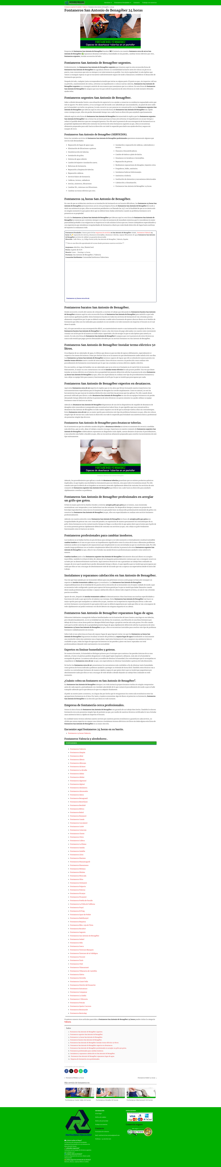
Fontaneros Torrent (77, 957)
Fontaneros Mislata (77, 872)
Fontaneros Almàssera (78, 788)
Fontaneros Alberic (77, 760)
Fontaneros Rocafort (78, 929)
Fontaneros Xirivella (78, 978)
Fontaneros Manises (78, 858)
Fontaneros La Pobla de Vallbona (82, 904)
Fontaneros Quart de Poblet (80, 915)
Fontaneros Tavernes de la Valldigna (84, 953)
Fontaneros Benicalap (78, 1013)
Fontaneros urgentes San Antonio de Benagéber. (86, 1034)
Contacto (137, 2)
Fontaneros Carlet (77, 826)
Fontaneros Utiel (76, 964)
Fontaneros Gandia (77, 848)
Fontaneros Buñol (77, 812)
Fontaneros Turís (76, 960)
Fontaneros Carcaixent (78, 823)
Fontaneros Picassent (78, 897)
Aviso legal (98, 1113)
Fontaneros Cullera (77, 841)
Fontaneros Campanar (78, 992)
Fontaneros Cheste (77, 834)
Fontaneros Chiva (77, 837)
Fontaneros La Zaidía (78, 996)
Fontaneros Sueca (77, 946)
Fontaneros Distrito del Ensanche (83, 985)
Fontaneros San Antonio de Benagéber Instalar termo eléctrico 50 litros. (94, 1042)
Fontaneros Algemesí (78, 781)
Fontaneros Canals (77, 819)
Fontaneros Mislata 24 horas (75, 1078)
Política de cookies (100, 1117)
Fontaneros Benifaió (78, 805)
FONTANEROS (71, 743)
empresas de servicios (102, 232)
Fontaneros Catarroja (78, 830)
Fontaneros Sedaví (77, 939)
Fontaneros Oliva (76, 879)
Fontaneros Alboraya (78, 763)
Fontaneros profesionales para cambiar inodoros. (87, 1051)
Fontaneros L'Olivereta (79, 999)
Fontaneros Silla (76, 943)
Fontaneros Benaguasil (79, 798)
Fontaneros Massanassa (79, 865)
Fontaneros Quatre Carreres (80, 1006)
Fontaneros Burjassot (78, 816)
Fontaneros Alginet (77, 784)
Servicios (107, 2)
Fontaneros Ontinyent (78, 883)
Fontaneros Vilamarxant (79, 967)
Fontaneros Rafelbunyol (79, 918)
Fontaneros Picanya (77, 893)
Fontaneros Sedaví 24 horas (146, 1078)
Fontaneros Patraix (77, 1003)
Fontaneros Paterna (77, 890)
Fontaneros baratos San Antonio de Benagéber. (86, 1040)
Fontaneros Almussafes (79, 791)
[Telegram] (85, 1071)
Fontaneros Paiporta (78, 886)
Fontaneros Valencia (78, 749)
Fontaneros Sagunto (78, 932)
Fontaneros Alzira (77, 795)
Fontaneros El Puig (77, 911)
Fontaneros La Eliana (78, 844)
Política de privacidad (101, 1121)
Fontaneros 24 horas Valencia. (79, 733)
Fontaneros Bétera (77, 809)
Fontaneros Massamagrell (80, 862)
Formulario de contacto (102, 1131)
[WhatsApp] (81, 1071)
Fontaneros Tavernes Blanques (82, 950)
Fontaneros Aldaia (77, 774)
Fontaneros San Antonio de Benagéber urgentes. (86, 1032)
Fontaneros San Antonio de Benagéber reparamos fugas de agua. (92, 1056)
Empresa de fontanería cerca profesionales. (85, 1059)
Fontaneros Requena (78, 922)
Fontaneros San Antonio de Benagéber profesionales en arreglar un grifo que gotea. (98, 1048)
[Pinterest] (76, 1071)
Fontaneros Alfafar (77, 777)
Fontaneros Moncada (78, 876)
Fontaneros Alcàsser (78, 767)
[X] (71, 1071)
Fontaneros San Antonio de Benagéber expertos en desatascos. (91, 1045)
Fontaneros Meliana (77, 869)
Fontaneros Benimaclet (79, 1010)
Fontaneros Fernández (122, 2)
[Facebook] (66, 1071)
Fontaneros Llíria (76, 855)
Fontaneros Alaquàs (77, 752)
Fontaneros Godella (77, 851)
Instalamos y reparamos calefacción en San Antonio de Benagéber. (92, 1053)
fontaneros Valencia (144, 232)
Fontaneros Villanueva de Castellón (83, 971)
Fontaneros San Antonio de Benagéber (84, 936)
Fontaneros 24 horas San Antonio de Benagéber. (86, 1037)
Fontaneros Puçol (76, 908)
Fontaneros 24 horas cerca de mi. (77, 298)
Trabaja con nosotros (149, 2)
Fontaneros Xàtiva (77, 975)
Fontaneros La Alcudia (78, 770)
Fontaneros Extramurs (78, 989)
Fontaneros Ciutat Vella (79, 982)
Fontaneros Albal (76, 756)
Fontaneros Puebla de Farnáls (81, 901)
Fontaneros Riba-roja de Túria (81, 925)
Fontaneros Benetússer (79, 802)
